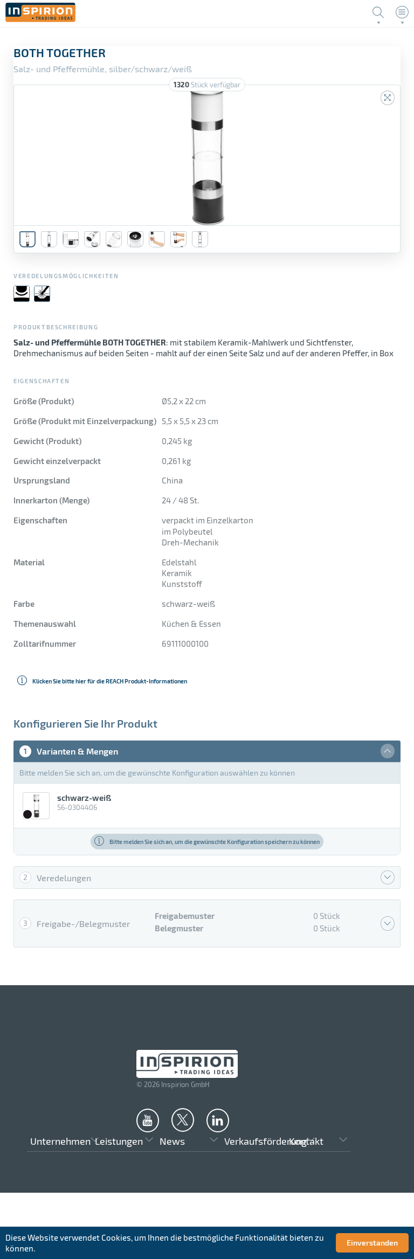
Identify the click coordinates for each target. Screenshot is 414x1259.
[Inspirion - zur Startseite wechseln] (40, 19)
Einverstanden (372, 1242)
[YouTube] (147, 1120)
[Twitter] (182, 1119)
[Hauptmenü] (402, 12)
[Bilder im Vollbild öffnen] (388, 98)
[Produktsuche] (378, 12)
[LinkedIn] (217, 1120)
